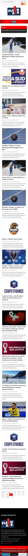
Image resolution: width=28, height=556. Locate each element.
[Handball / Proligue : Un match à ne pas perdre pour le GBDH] (14, 197)
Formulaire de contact (7, 543)
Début (3, 492)
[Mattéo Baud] (14, 167)
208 (3, 494)
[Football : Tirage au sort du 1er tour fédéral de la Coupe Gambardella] (14, 256)
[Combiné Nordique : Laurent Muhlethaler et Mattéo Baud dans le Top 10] (14, 45)
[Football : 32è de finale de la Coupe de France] (14, 439)
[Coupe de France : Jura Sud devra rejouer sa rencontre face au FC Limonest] (14, 286)
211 (15, 494)
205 (15, 492)
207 (23, 492)
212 (19, 494)
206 (19, 492)
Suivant (7, 497)
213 (23, 494)
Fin (12, 497)
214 (3, 497)
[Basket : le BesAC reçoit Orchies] (14, 228)
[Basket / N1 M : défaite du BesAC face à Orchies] (14, 106)
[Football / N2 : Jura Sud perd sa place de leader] (14, 76)
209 (7, 494)
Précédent (9, 492)
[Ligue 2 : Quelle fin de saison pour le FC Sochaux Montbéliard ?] (14, 409)
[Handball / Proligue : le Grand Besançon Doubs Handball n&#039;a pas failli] (14, 136)
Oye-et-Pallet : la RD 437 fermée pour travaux (13, 30)
